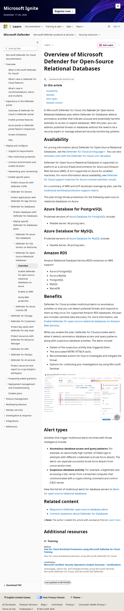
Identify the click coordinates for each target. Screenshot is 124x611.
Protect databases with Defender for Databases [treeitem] (25, 214)
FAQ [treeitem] (10, 140)
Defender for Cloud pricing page (84, 151)
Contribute (56, 604)
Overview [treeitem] (23, 265)
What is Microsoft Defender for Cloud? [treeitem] (22, 71)
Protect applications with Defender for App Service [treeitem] (23, 199)
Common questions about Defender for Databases (79, 513)
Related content (54, 102)
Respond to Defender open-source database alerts (79, 509)
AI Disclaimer (9, 604)
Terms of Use (9, 609)
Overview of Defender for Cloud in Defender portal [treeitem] (21, 112)
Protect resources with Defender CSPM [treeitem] (22, 184)
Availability (51, 90)
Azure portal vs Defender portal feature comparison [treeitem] (21, 127)
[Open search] (109, 26)
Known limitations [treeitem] (17, 134)
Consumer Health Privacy (91, 604)
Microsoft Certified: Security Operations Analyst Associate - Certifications (82, 564)
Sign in (116, 26)
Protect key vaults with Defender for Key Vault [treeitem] (22, 328)
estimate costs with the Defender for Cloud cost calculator (77, 156)
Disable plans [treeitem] (15, 393)
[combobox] (21, 48)
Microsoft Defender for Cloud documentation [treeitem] (21, 57)
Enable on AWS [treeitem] (25, 291)
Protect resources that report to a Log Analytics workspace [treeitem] (23, 369)
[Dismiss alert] (118, 6)
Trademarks (25, 609)
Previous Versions (28, 604)
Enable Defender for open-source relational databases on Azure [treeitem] (26, 279)
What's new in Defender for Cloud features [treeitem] (22, 81)
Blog (43, 604)
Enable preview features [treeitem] (20, 119)
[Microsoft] (6, 27)
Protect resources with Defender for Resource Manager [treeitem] (22, 340)
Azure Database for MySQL (84, 238)
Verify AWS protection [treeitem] (23, 299)
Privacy (69, 604)
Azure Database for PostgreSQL (87, 216)
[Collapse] (37, 42)
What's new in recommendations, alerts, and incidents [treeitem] (21, 92)
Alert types (51, 98)
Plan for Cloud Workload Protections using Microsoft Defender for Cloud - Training (82, 550)
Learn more (115, 520)
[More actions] (119, 45)
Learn (47, 45)
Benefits (50, 94)
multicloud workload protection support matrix (71, 190)
